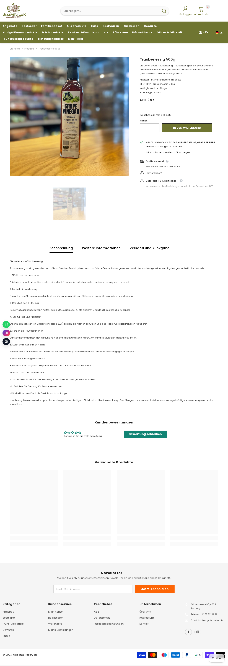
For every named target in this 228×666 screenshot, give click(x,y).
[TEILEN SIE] (215, 128)
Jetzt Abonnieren (155, 589)
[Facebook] (188, 632)
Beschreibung (61, 248)
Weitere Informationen (101, 248)
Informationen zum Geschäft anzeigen (168, 152)
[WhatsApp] (6, 324)
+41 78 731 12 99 (208, 614)
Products (29, 48)
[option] (69, 116)
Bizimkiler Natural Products (166, 79)
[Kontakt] (6, 341)
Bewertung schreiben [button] (145, 434)
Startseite (15, 48)
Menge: (144, 120)
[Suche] (115, 11)
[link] (34, 538)
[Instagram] (198, 632)
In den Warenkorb (187, 128)
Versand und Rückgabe (149, 248)
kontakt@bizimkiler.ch (210, 620)
